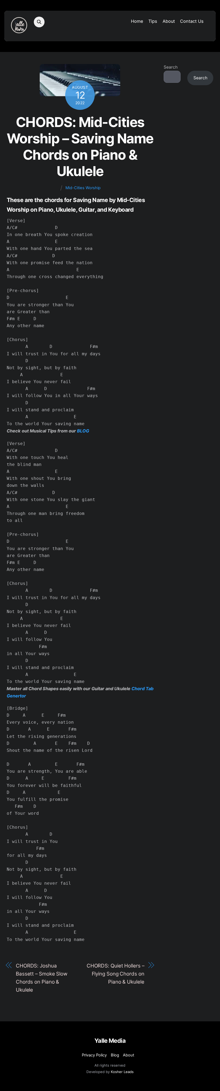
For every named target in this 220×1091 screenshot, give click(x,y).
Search (171, 67)
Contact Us (192, 21)
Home (137, 21)
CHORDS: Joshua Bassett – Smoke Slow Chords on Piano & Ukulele (41, 978)
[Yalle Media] (19, 30)
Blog (115, 1055)
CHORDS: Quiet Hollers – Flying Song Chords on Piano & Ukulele (115, 974)
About (169, 21)
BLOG (83, 431)
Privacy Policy (94, 1055)
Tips (152, 21)
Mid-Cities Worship (83, 187)
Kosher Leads (122, 1072)
